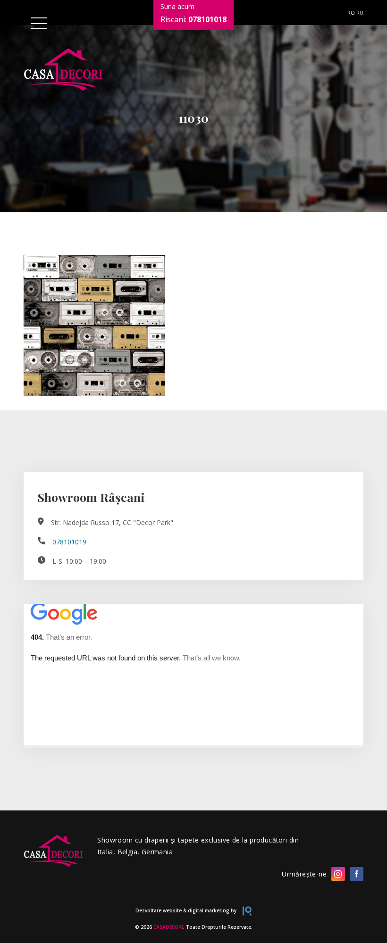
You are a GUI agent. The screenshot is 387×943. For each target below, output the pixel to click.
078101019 (69, 542)
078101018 (207, 19)
